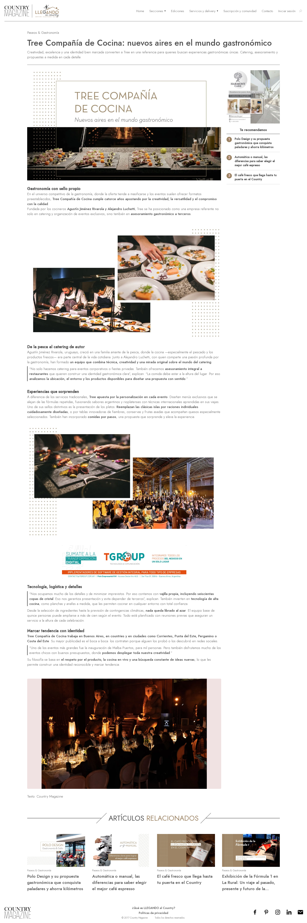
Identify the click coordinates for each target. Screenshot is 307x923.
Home (140, 11)
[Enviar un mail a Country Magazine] (300, 913)
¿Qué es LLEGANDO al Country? (153, 908)
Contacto (267, 11)
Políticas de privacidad (153, 913)
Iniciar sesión (286, 11)
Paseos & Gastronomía (43, 32)
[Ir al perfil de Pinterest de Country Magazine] (266, 913)
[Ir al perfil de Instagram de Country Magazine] (278, 913)
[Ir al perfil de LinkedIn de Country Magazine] (289, 913)
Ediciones (177, 11)
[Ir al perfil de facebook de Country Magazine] (255, 913)
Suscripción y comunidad (239, 11)
